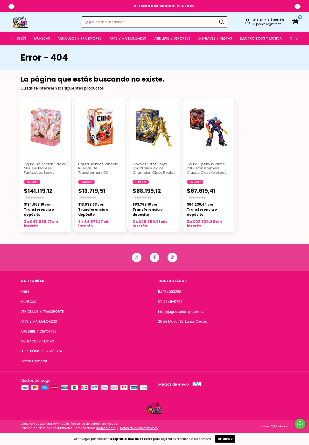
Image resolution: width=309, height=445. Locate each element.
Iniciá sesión (273, 20)
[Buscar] (221, 22)
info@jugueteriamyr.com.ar (181, 311)
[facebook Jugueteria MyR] (154, 257)
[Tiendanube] (273, 426)
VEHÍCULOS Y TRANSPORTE (79, 38)
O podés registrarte (267, 24)
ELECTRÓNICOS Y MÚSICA (261, 38)
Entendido (225, 439)
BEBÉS (21, 38)
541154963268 (169, 291)
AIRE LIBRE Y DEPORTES (172, 38)
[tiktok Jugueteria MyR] (172, 257)
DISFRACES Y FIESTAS (215, 38)
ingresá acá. (105, 428)
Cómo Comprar (34, 361)
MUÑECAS (42, 38)
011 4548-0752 (170, 301)
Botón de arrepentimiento (139, 428)
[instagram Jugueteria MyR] (136, 257)
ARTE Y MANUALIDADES (128, 38)
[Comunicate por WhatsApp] (300, 423)
